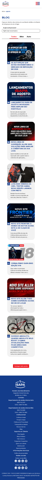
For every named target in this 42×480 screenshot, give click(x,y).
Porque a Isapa (21, 420)
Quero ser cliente (21, 444)
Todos (14, 37)
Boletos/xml (21, 446)
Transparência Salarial (21, 424)
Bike (22, 37)
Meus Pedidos (21, 437)
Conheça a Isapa (21, 417)
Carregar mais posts (21, 366)
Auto (29, 37)
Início (3, 11)
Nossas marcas (21, 427)
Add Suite (16, 476)
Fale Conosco (21, 439)
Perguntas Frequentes (21, 441)
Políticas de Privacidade (21, 422)
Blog (21, 429)
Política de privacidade (21, 453)
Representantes (21, 448)
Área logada (21, 434)
